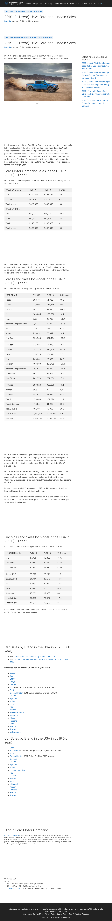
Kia (11, 707)
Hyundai (13, 698)
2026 (72, 4)
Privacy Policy (50, 914)
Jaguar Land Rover (18, 770)
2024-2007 (85, 4)
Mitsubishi (14, 715)
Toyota (13, 729)
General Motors (17, 693)
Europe (35, 4)
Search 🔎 (98, 4)
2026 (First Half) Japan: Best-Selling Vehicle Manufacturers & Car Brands (95, 94)
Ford (12, 690)
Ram (12, 724)
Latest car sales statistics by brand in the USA (34, 656)
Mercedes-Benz (17, 712)
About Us (85, 914)
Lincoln (13, 776)
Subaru (13, 726)
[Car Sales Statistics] (14, 3)
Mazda (13, 710)
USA (42, 4)
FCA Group (15, 750)
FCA (12, 687)
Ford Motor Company (11, 835)
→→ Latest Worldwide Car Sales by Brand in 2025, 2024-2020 (28, 37)
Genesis (13, 759)
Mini (12, 781)
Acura (12, 673)
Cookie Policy (62, 914)
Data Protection (75, 914)
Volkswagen (15, 732)
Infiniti (12, 701)
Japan (56, 4)
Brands (28, 4)
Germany (48, 4)
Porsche (13, 721)
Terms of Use (38, 914)
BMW (12, 679)
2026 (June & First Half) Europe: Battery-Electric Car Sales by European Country (96, 75)
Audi (12, 676)
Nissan (13, 718)
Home (11, 888)
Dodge (13, 684)
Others (63, 4)
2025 (77, 4)
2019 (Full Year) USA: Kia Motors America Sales (24, 886)
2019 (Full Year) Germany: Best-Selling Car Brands (25, 883)
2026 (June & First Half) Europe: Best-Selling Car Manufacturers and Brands (96, 66)
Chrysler (13, 682)
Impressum (27, 914)
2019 (8, 881)
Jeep (12, 704)
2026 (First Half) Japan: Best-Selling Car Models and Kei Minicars (95, 103)
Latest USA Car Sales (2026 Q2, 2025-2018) (25, 11)
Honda (13, 696)
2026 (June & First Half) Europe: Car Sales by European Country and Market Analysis (96, 84)
